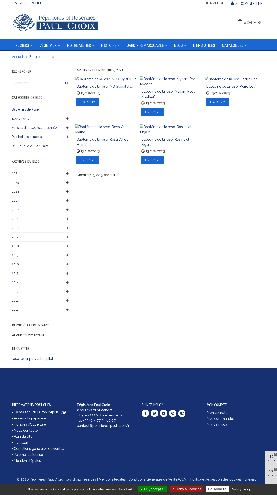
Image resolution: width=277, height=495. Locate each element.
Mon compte (217, 413)
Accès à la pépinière (30, 418)
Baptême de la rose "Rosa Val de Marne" (102, 142)
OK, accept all (154, 489)
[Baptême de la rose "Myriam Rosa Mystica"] (171, 81)
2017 (15, 255)
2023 (15, 200)
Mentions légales (27, 461)
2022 (15, 209)
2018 (15, 246)
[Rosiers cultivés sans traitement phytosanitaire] (171, 380)
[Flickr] (181, 413)
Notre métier (79, 45)
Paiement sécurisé (28, 455)
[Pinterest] (172, 413)
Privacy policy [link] (241, 489)
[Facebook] (145, 413)
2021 (15, 218)
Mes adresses (218, 425)
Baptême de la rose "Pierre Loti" (231, 86)
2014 (15, 282)
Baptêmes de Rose (25, 109)
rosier (24, 359)
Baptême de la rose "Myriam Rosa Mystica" (168, 94)
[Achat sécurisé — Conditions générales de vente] (41, 380)
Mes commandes (221, 419)
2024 (15, 191)
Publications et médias (27, 136)
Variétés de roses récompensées (35, 127)
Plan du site (23, 436)
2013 (15, 291)
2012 (15, 300)
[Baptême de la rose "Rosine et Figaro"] (171, 129)
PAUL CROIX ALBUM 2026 (30, 146)
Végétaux (48, 45)
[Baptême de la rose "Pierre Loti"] (231, 79)
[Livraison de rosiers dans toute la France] (106, 380)
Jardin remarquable (145, 45)
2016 (15, 264)
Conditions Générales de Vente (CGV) (158, 479)
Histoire (108, 45)
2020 (15, 228)
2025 (15, 182)
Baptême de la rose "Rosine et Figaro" (165, 142)
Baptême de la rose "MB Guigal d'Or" (105, 86)
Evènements (20, 118)
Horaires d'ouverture (30, 424)
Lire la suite (87, 101)
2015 (15, 273)
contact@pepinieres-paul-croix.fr (103, 426)
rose (15, 359)
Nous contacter (26, 430)
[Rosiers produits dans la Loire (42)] (236, 378)
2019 (15, 237)
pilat (49, 359)
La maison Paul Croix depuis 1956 (40, 412)
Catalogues (233, 45)
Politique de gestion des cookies (216, 479)
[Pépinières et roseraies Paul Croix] (55, 23)
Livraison (21, 442)
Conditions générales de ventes (39, 449)
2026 (15, 173)
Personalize (217, 489)
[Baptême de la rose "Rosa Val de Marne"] (106, 129)
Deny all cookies (188, 489)
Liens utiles (204, 45)
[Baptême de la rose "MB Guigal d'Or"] (106, 79)
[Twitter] (154, 413)
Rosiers (22, 45)
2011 (15, 309)
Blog (178, 45)
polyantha (37, 359)
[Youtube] (163, 413)
